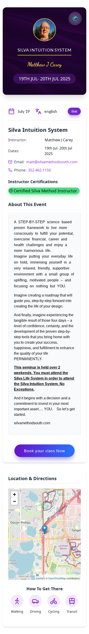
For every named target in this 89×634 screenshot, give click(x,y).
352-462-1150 (39, 170)
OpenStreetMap (57, 578)
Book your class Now (44, 450)
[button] (44, 529)
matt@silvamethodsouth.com (51, 161)
